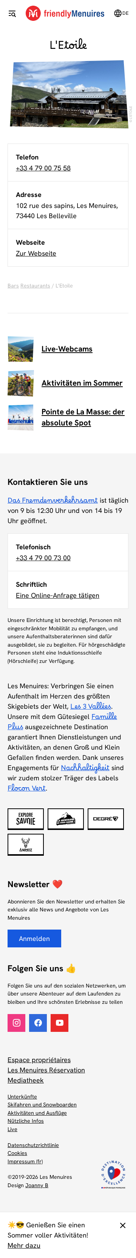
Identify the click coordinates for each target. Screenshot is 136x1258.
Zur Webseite (36, 253)
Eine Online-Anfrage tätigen (57, 595)
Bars (13, 285)
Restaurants (35, 285)
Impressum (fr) (25, 1161)
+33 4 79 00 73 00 (43, 557)
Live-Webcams (67, 349)
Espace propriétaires (39, 1059)
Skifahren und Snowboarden (42, 1104)
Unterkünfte (22, 1096)
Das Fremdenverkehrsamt (53, 502)
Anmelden (34, 938)
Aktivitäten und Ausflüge (37, 1113)
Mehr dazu (24, 1245)
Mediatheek (26, 1080)
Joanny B (36, 1185)
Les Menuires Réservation (46, 1070)
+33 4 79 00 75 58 (43, 168)
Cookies (17, 1153)
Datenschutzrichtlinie (33, 1145)
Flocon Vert (27, 790)
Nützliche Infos (26, 1120)
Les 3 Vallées (90, 709)
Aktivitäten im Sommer (82, 383)
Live (12, 1129)
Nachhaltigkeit (85, 770)
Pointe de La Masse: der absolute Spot (83, 417)
